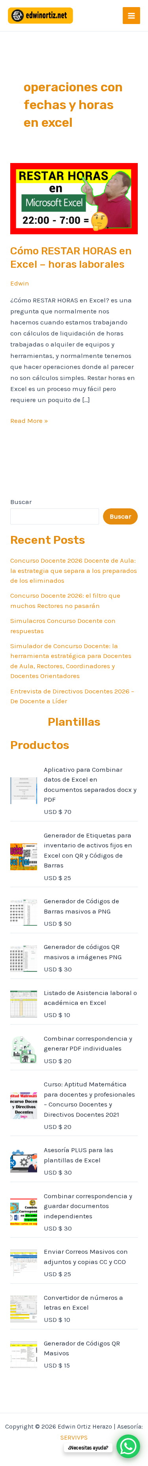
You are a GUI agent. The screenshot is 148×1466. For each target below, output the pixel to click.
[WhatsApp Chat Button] (128, 1446)
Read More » (29, 419)
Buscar (21, 502)
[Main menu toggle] (131, 15)
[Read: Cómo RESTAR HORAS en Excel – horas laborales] (74, 198)
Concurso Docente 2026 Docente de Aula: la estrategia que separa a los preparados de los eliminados (73, 570)
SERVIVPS (74, 1437)
